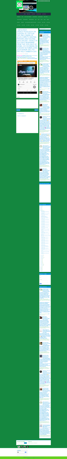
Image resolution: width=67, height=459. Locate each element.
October (42, 256)
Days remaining (23, 57)
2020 (41, 266)
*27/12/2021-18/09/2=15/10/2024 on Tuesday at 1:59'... (45, 239)
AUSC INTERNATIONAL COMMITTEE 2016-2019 (30, 22)
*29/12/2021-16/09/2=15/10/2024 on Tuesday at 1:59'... (45, 232)
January (42, 265)
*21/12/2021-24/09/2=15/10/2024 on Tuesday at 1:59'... (45, 248)
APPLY (22, 16)
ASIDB (38, 19)
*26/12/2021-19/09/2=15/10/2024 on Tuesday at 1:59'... (45, 240)
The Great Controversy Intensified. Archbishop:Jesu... (44, 227)
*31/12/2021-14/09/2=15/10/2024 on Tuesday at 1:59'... (45, 215)
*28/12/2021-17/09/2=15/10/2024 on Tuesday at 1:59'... (45, 237)
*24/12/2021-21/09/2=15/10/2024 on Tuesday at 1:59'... (45, 243)
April (41, 262)
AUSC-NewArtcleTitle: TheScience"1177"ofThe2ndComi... (44, 245)
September (42, 257)
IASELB (44, 19)
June (41, 260)
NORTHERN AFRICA (19, 19)
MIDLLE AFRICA (46, 16)
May (41, 261)
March (41, 263)
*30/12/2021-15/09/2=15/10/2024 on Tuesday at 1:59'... (45, 218)
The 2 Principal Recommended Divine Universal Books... (45, 211)
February (42, 264)
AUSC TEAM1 (39, 22)
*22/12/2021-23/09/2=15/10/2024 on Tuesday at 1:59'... (45, 247)
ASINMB (48, 19)
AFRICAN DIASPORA (31, 19)
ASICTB (41, 19)
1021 (20, 57)
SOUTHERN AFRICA (25, 19)
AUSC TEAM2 (43, 22)
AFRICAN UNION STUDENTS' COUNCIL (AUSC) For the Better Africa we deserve (35, 457)
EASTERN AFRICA (35, 16)
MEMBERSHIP (18, 16)
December (42, 210)
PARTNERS (18, 22)
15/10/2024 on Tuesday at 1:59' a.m (27, 55)
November (42, 255)
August (41, 258)
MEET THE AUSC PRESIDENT (28, 16)
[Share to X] (18, 97)
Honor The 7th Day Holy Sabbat (32, 58)
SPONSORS (22, 22)
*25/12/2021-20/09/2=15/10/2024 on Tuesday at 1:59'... (45, 242)
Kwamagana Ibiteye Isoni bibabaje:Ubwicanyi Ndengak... (44, 216)
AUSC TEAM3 (48, 22)
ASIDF (35, 19)
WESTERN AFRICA (40, 16)
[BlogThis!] (17, 97)
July (41, 259)
